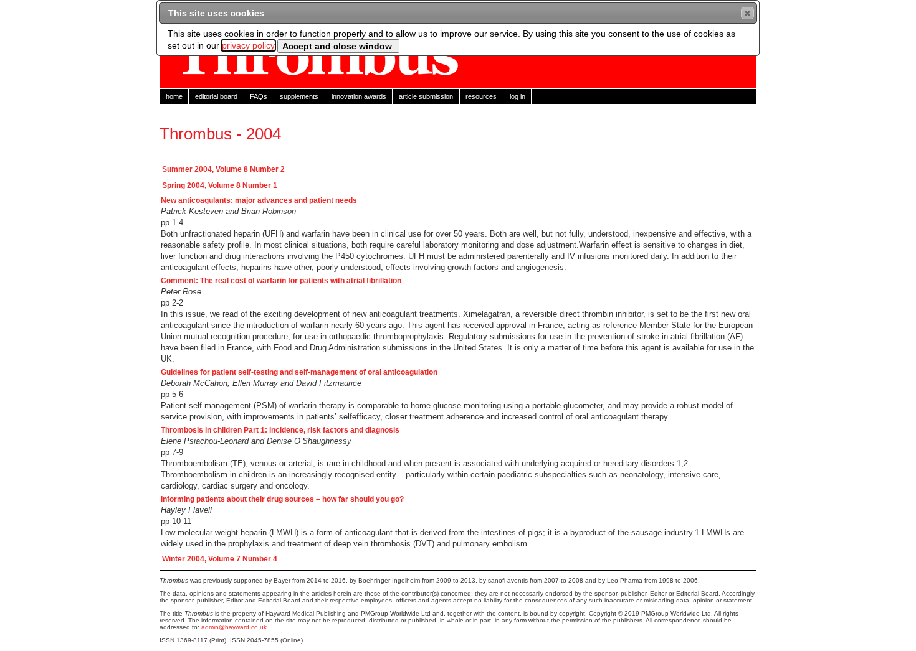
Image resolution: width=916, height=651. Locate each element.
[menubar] (458, 96)
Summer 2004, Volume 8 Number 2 (223, 169)
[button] (747, 13)
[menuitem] (174, 96)
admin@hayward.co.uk (234, 627)
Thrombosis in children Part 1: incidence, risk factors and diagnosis (280, 430)
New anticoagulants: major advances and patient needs (259, 200)
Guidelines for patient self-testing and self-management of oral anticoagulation (299, 372)
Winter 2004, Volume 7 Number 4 (219, 559)
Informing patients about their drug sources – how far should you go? (282, 499)
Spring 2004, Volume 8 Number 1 (219, 185)
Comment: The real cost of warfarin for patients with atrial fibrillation (281, 280)
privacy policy (248, 45)
